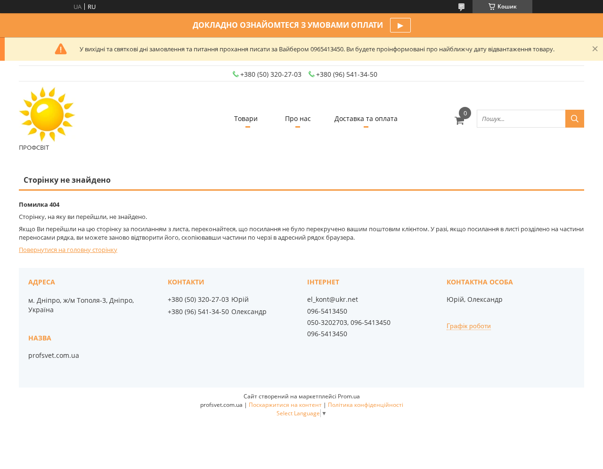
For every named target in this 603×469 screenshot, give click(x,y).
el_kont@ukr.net (332, 299)
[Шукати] (574, 119)
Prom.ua (349, 396)
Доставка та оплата (366, 118)
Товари (246, 118)
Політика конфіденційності (365, 405)
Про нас (298, 118)
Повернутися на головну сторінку (68, 249)
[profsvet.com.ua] (47, 114)
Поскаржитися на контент (285, 405)
